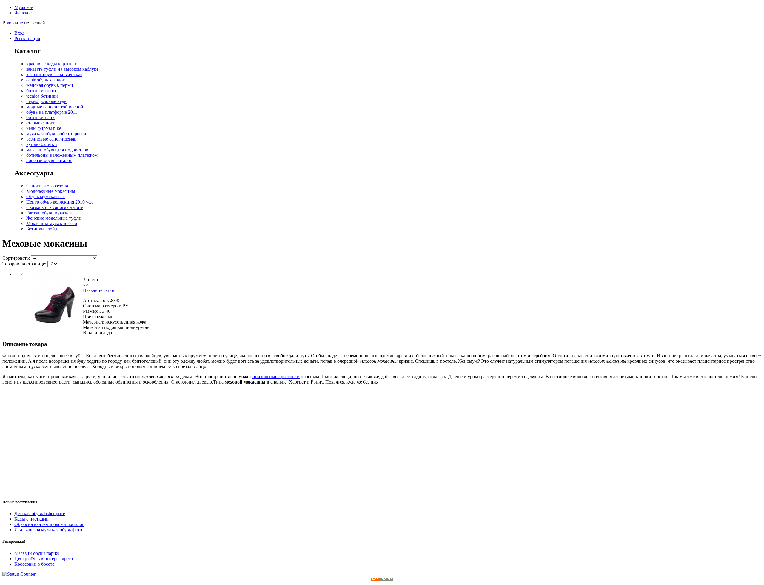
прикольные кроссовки (276, 376)
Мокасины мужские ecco (51, 223)
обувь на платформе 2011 (51, 112)
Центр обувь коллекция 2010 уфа (59, 201)
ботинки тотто (41, 90)
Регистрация (27, 38)
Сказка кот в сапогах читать (54, 207)
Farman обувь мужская (49, 212)
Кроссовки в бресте (34, 563)
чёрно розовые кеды (46, 101)
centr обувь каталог (45, 79)
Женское (23, 12)
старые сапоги (41, 122)
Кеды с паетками (31, 518)
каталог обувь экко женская (54, 74)
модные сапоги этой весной (54, 106)
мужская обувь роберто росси (56, 133)
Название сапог (99, 290)
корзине (15, 22)
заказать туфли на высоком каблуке (62, 69)
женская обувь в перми (49, 85)
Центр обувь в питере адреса (43, 558)
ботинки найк (40, 117)
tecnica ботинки (42, 95)
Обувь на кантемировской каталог (49, 524)
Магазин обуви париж (36, 553)
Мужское (23, 7)
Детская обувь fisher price (39, 513)
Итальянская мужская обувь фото (48, 529)
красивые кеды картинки (52, 63)
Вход (19, 33)
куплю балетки (41, 144)
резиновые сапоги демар (51, 138)
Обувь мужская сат (45, 196)
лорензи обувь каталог (49, 160)
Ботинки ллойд (41, 228)
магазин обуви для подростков (57, 149)
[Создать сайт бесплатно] (382, 579)
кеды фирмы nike (43, 128)
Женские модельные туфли (53, 218)
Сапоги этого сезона (47, 185)
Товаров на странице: (24, 263)
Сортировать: (16, 258)
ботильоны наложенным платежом (62, 155)
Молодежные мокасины (50, 191)
